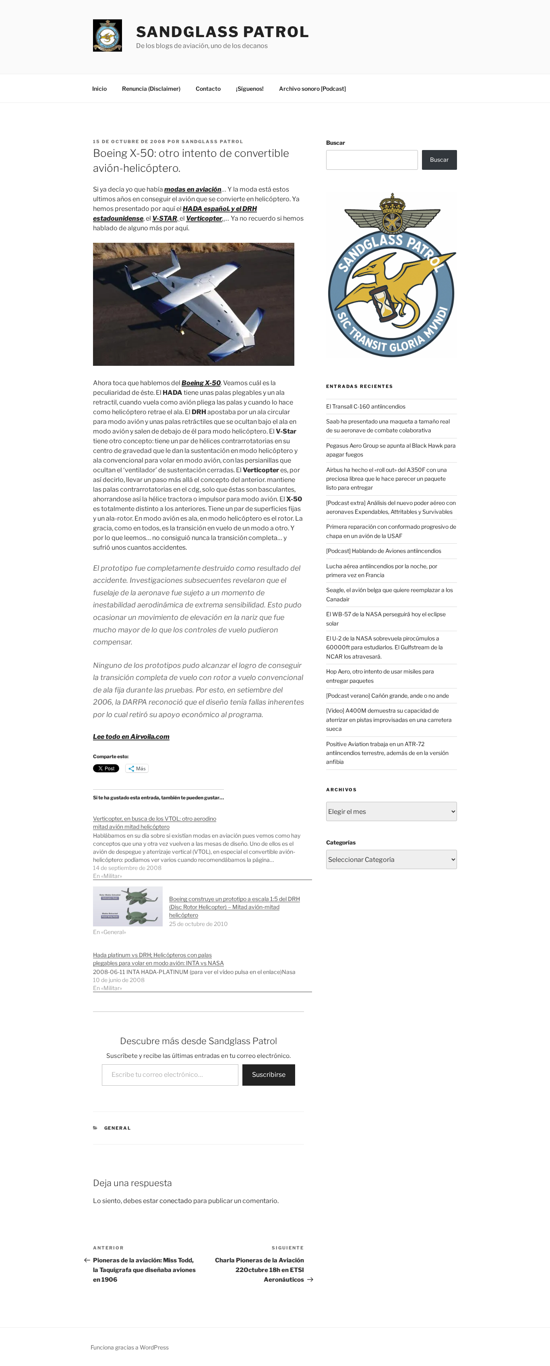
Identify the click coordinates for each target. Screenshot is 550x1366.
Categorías (341, 842)
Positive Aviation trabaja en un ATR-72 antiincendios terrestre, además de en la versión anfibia (387, 752)
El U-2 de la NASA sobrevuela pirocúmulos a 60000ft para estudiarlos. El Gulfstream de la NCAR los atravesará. (384, 647)
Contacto (208, 88)
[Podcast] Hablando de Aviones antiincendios (383, 550)
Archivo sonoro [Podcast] (312, 88)
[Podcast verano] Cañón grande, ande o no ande (387, 695)
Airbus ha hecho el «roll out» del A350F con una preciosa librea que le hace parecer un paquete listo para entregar (386, 478)
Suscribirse (268, 1074)
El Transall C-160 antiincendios (365, 406)
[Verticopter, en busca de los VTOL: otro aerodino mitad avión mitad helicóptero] (202, 843)
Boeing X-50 (201, 383)
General (118, 1128)
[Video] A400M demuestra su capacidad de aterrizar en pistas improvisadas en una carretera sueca (389, 719)
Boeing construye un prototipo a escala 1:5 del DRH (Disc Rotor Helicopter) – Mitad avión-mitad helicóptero (234, 906)
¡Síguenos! (250, 88)
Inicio (99, 88)
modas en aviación (192, 189)
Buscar (335, 142)
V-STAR (164, 218)
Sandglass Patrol (223, 32)
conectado (175, 1201)
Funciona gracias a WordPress (130, 1347)
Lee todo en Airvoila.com (131, 736)
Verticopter (204, 218)
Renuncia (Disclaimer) (151, 88)
